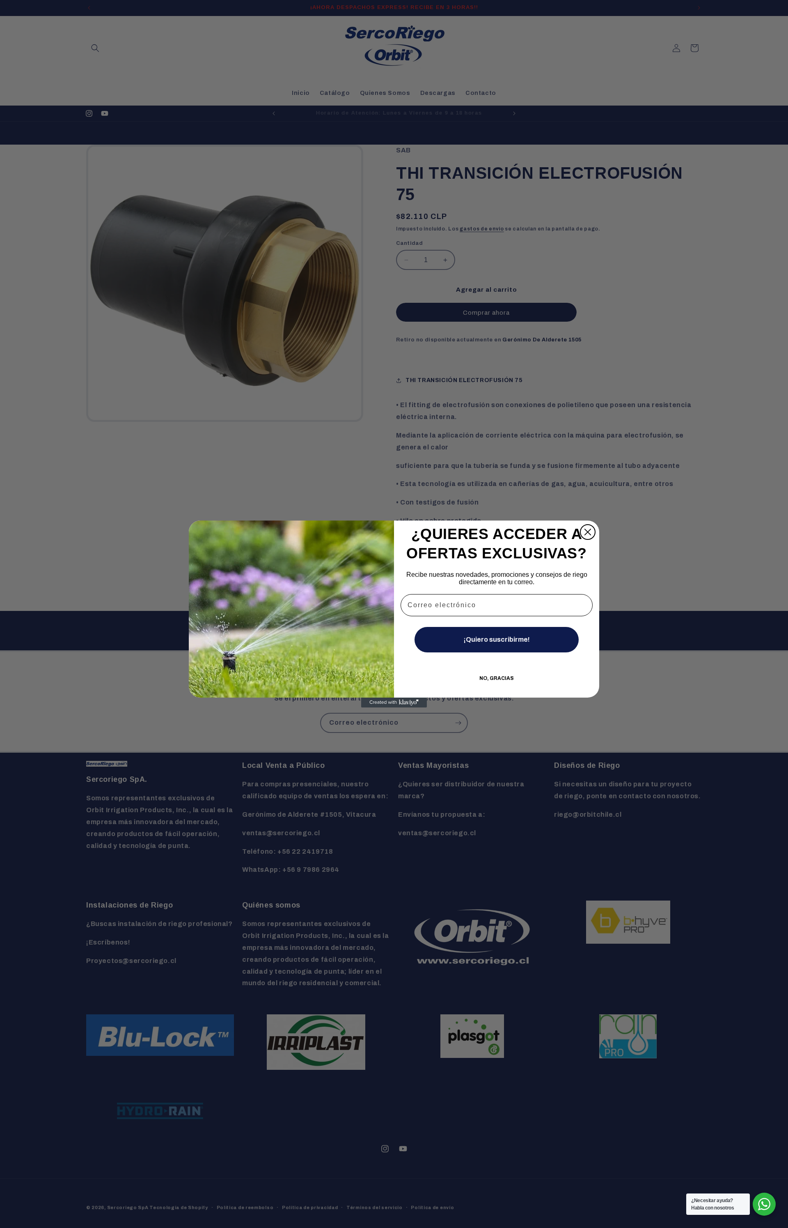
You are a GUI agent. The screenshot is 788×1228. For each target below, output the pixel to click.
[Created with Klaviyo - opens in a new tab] (394, 702)
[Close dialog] (587, 532)
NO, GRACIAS (496, 678)
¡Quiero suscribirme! (497, 639)
